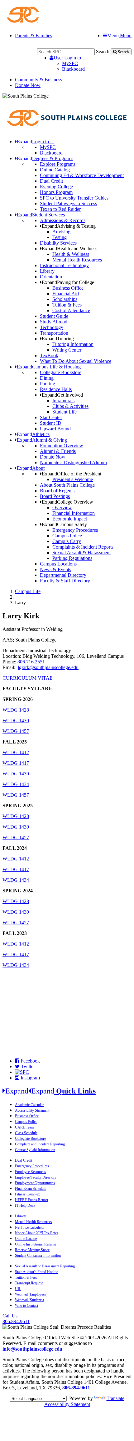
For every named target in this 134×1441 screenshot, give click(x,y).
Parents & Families (33, 35)
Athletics (33, 434)
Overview (62, 507)
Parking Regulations (72, 558)
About (31, 468)
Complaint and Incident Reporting (40, 1144)
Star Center (51, 417)
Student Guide (54, 316)
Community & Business (38, 79)
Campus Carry (66, 541)
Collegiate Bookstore (60, 372)
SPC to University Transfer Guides (74, 197)
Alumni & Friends (58, 451)
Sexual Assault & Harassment (81, 552)
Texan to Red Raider (60, 209)
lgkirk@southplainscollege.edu (48, 667)
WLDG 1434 (15, 784)
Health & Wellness (70, 254)
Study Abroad (53, 321)
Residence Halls (56, 389)
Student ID (50, 423)
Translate (115, 1398)
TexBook (49, 355)
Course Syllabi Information (35, 1150)
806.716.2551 (31, 661)
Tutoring (58, 338)
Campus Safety (64, 524)
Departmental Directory (63, 575)
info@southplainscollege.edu (32, 1349)
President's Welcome (72, 479)
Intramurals (63, 400)
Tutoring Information (72, 344)
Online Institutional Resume (35, 1244)
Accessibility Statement (32, 1110)
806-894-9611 (76, 1387)
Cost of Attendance (71, 310)
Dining (47, 378)
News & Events (55, 569)
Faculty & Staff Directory (65, 580)
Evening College (56, 186)
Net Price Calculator (30, 1227)
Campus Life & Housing (49, 366)
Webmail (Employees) (31, 1294)
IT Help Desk (25, 1205)
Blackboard (73, 69)
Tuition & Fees (67, 304)
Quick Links (50, 1091)
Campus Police (67, 535)
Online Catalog (55, 169)
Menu (119, 35)
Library (47, 271)
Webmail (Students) (29, 1300)
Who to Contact (26, 1305)
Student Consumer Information (38, 1255)
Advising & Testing (69, 226)
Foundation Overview (61, 445)
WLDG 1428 (15, 710)
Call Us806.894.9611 (16, 1318)
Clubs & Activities (70, 406)
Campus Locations (58, 563)
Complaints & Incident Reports (82, 547)
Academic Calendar (29, 1105)
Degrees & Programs (45, 158)
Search (102, 51)
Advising (61, 231)
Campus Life (28, 591)
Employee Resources (30, 1172)
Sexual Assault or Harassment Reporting (45, 1266)
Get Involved (62, 395)
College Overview (67, 502)
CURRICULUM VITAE (27, 678)
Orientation (51, 276)
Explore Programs (57, 164)
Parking (47, 383)
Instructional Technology (64, 265)
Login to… (70, 57)
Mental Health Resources (77, 259)
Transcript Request (29, 1283)
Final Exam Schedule (30, 1188)
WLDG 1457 (15, 731)
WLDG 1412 (15, 752)
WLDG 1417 (15, 763)
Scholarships (64, 299)
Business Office (68, 288)
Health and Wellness (69, 248)
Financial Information (73, 513)
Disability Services (58, 243)
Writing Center (66, 350)
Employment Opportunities (35, 1183)
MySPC (70, 63)
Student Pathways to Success (68, 203)
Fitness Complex (27, 1194)
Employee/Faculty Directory (35, 1177)
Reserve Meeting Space (32, 1250)
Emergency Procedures (75, 530)
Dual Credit (51, 181)
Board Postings (55, 496)
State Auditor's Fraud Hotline (36, 1272)
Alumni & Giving (42, 440)
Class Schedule (26, 1133)
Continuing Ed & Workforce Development (82, 175)
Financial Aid (65, 293)
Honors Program (56, 192)
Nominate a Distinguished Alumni (73, 462)
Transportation (54, 333)
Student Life (64, 411)
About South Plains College (67, 485)
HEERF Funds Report (31, 1200)
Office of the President (71, 473)
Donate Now (28, 85)
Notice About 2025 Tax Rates (36, 1233)
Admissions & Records (62, 220)
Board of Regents (57, 490)
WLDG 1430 (15, 720)
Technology (51, 327)
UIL (18, 1288)
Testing (59, 237)
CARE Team (24, 1127)
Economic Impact (69, 518)
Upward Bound (55, 428)
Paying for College (68, 282)
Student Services (41, 214)
